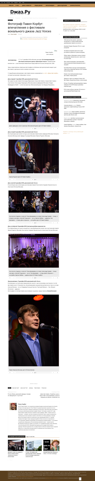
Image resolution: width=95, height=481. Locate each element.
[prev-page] (9, 460)
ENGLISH (11, 5)
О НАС (17, 5)
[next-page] (11, 460)
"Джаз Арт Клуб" (15, 387)
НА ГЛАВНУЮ (11, 18)
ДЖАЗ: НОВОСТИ (26, 5)
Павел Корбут (14, 34)
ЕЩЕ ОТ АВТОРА (30, 436)
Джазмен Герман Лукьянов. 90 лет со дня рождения (74, 47)
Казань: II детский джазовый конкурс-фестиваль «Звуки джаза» (73, 74)
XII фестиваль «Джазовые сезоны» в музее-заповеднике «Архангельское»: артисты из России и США (75, 57)
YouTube (8, 2)
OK (4, 2)
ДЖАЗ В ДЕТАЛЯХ (62, 5)
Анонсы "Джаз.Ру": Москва (49, 450)
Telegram (16, 2)
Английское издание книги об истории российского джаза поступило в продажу (74, 51)
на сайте (50, 73)
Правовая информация (22, 476)
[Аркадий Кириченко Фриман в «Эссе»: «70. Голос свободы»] (51, 445)
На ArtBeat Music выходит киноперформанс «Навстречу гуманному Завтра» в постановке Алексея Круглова (75, 69)
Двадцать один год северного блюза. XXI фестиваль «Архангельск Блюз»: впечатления (75, 79)
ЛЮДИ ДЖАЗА (38, 5)
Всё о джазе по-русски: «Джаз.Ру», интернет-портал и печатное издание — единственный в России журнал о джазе (75, 26)
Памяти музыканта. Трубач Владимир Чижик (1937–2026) (74, 107)
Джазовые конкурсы (30, 450)
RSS (12, 2)
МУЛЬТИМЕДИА (50, 5)
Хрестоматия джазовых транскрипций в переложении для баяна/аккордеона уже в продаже (74, 63)
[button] (85, 5)
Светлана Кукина (68, 105)
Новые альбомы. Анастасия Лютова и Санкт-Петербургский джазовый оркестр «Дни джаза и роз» (74, 113)
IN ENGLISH (30, 476)
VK (2, 2)
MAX (23, 2)
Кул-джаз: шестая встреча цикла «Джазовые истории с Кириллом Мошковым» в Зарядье (74, 119)
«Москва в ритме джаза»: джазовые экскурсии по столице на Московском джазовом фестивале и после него (73, 41)
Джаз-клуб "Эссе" (24, 387)
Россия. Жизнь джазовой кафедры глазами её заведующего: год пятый (19, 394)
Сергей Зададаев (68, 124)
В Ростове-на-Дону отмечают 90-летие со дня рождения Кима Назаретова (74, 90)
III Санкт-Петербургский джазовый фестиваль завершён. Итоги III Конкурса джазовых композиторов (75, 85)
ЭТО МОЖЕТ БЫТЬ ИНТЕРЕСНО (16, 436)
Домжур (31, 387)
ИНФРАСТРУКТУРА (75, 5)
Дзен (20, 2)
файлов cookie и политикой (52, 478)
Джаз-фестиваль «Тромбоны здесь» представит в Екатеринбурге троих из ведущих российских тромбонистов (50, 395)
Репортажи (17, 18)
